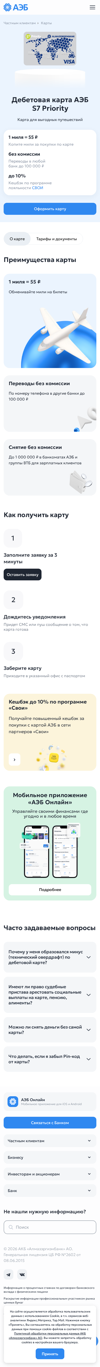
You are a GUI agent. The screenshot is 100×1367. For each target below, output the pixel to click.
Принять (50, 1353)
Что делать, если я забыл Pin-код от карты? (44, 1059)
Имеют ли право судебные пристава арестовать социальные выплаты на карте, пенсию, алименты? (44, 995)
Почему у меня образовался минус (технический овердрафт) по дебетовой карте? (45, 957)
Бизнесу (15, 1157)
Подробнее (50, 889)
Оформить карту (50, 208)
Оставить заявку (23, 574)
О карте (17, 238)
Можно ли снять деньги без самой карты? (45, 1029)
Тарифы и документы (56, 238)
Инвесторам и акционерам (34, 1174)
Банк (12, 1190)
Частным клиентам (26, 1140)
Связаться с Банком (50, 1122)
